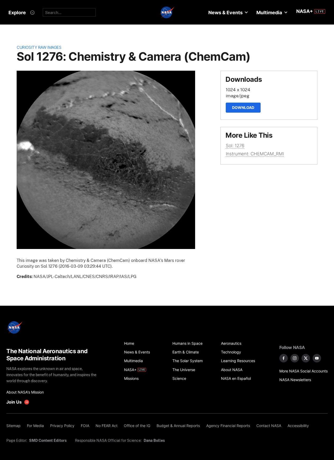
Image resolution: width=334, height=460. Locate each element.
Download (243, 107)
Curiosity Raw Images (39, 47)
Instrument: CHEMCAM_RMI (255, 153)
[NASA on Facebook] (283, 358)
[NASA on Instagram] (294, 358)
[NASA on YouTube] (317, 358)
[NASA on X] (306, 358)
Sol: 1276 (235, 145)
